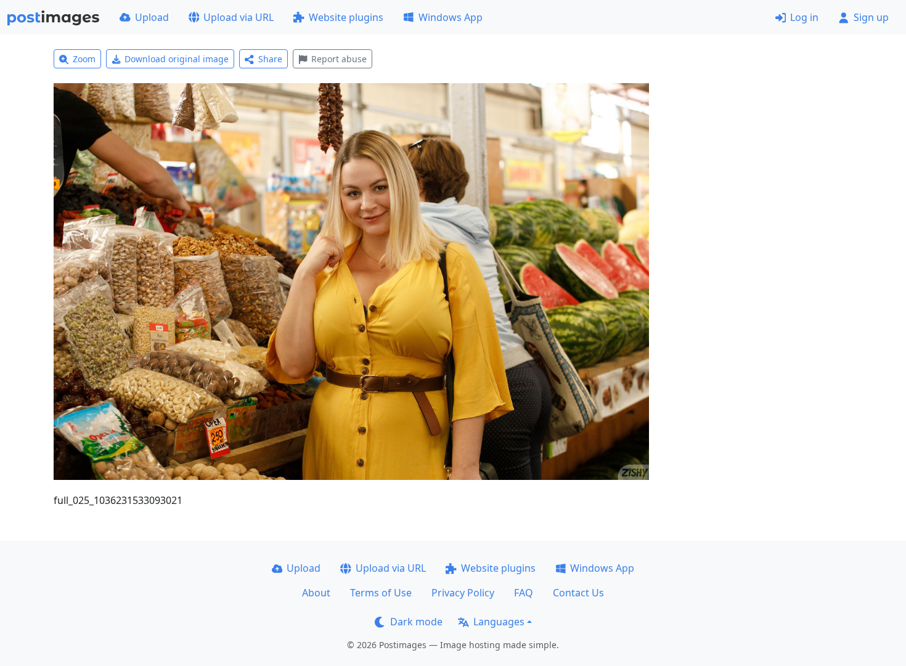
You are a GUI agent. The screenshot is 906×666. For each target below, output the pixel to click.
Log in (804, 17)
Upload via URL (238, 17)
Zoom (84, 59)
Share (270, 59)
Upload (152, 17)
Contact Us (578, 592)
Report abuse (339, 59)
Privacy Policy (462, 592)
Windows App (450, 17)
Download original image (176, 59)
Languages (498, 621)
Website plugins (346, 17)
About (316, 592)
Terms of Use (381, 592)
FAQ (523, 592)
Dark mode (416, 621)
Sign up (871, 17)
